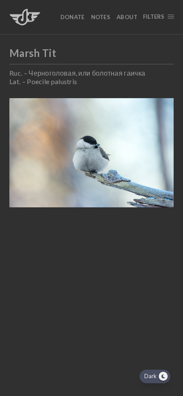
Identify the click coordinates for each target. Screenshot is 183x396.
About (127, 17)
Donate (72, 17)
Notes (101, 17)
